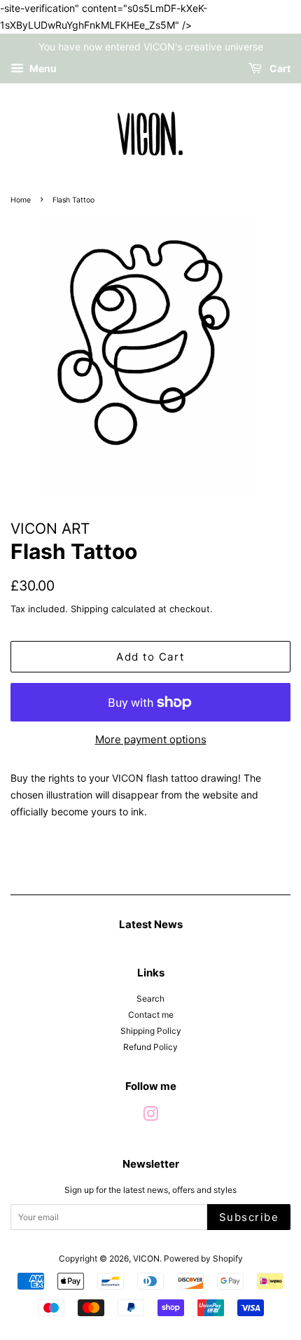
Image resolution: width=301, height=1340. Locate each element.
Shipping (89, 608)
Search (150, 998)
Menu (42, 69)
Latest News (151, 924)
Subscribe (249, 1217)
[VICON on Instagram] (150, 1117)
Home (20, 200)
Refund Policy (150, 1047)
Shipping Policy (150, 1030)
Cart (278, 69)
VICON (146, 1258)
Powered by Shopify (203, 1258)
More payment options (150, 739)
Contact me (151, 1014)
